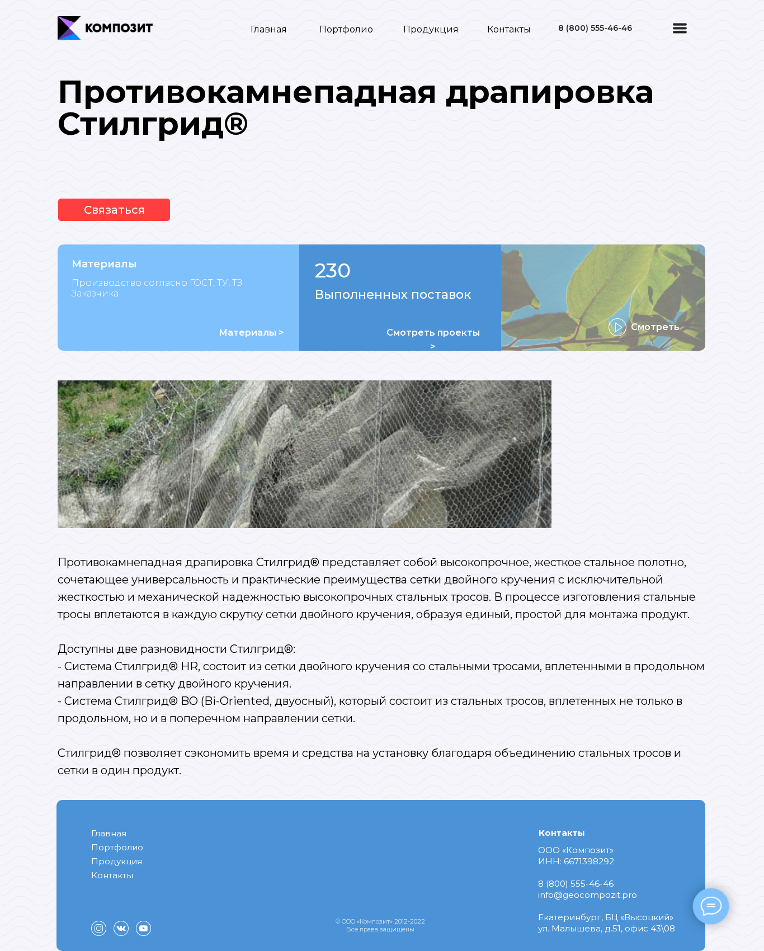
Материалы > (251, 332)
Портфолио (346, 29)
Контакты (509, 29)
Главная (269, 29)
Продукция (431, 29)
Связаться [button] (114, 209)
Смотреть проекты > (433, 339)
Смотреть (655, 327)
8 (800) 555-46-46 (595, 28)
